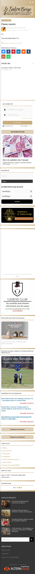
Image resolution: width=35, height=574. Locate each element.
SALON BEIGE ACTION (17, 132)
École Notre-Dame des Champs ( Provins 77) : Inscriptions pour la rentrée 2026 (17, 399)
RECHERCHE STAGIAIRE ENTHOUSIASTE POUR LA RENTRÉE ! (16, 418)
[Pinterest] (13, 51)
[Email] (3, 57)
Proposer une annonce (17, 429)
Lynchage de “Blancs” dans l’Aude (11, 67)
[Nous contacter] (15, 488)
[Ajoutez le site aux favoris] (17, 488)
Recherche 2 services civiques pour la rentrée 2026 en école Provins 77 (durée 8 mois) (16, 409)
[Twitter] (3, 51)
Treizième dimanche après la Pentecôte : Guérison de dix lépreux (22, 511)
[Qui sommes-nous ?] (14, 488)
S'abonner (5, 554)
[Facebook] (8, 51)
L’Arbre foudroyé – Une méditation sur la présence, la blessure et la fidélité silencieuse (22, 529)
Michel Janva (12, 27)
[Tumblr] (28, 51)
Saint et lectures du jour (11, 459)
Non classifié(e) (6, 20)
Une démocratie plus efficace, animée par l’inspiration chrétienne (22, 519)
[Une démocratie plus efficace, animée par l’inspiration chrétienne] (5, 525)
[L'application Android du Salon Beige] (21, 488)
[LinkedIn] (18, 51)
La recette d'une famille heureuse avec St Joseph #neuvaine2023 (17, 274)
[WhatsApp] (8, 57)
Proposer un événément (17, 437)
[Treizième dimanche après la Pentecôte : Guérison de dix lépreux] (5, 516)
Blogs (5, 448)
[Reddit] (23, 51)
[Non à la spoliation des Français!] (17, 157)
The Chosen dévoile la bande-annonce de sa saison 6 (20, 502)
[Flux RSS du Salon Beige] (19, 488)
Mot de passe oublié (27, 118)
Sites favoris (7, 462)
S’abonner (6, 453)
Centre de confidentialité (11, 465)
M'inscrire (30, 125)
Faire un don (7, 451)
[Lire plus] (15, 164)
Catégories (6, 456)
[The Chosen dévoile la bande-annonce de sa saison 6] (5, 507)
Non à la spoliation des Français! (16, 160)
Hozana (17, 276)
